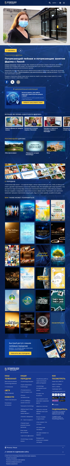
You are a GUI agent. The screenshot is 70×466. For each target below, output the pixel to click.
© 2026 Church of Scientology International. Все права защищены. (20, 456)
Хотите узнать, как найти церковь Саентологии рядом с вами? (32, 94)
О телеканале (9, 386)
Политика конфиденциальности (14, 461)
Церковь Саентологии (10, 64)
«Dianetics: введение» (27, 416)
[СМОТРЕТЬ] (27, 233)
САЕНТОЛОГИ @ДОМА (13, 55)
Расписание (9, 393)
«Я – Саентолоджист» (27, 419)
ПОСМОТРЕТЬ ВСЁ (58, 323)
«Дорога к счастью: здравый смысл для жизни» (42, 411)
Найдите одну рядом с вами (33, 102)
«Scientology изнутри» (27, 381)
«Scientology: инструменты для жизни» (41, 388)
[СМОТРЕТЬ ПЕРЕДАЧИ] (12, 210)
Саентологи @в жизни (27, 435)
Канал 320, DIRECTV (57, 381)
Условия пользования (11, 458)
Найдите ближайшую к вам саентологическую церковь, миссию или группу (37, 72)
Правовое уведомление (12, 463)
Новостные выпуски (11, 399)
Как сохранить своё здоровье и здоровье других (42, 401)
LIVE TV (7, 390)
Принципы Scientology (27, 406)
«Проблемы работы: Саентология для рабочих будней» (42, 381)
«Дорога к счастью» (42, 406)
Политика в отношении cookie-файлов (15, 460)
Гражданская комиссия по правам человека (42, 440)
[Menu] (64, 3)
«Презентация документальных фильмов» (25, 425)
